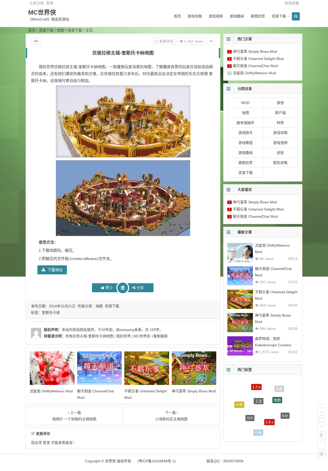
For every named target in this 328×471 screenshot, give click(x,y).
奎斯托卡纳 (51, 312)
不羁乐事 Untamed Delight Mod (258, 59)
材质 (280, 123)
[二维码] (321, 454)
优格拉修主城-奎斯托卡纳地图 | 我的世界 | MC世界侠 (107, 336)
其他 (280, 103)
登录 (49, 3)
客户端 (280, 113)
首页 (177, 16)
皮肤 (280, 153)
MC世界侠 (42, 12)
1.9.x (269, 414)
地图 (60, 30)
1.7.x (256, 384)
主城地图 (276, 429)
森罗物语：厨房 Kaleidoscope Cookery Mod (273, 345)
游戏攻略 (195, 16)
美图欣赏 (258, 16)
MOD (245, 103)
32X (250, 411)
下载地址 (55, 270)
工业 (258, 393)
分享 (140, 288)
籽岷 (258, 429)
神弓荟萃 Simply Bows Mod (194, 391)
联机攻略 (280, 163)
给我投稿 (292, 3)
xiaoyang (127, 330)
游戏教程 (245, 143)
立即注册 (36, 3)
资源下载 (279, 16)
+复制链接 (159, 336)
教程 (242, 423)
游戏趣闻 (237, 16)
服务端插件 (245, 123)
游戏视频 (216, 16)
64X (285, 412)
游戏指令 (245, 133)
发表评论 (165, 41)
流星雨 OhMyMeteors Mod (51, 391)
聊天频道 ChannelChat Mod (255, 66)
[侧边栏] (211, 41)
